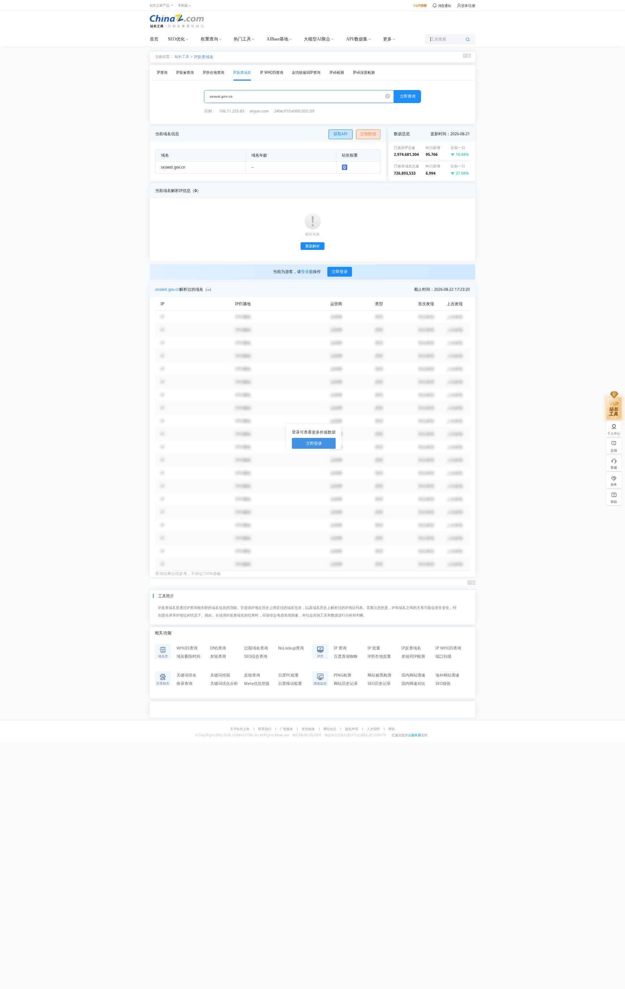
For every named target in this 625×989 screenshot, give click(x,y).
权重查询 (209, 39)
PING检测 (342, 675)
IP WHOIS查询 (271, 72)
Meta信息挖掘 (256, 683)
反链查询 (252, 675)
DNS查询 (218, 648)
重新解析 (312, 246)
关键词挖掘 (220, 675)
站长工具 (182, 56)
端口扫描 (443, 656)
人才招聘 (373, 728)
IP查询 (162, 72)
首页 (154, 39)
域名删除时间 (188, 656)
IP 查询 (340, 648)
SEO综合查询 (255, 656)
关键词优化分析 (224, 683)
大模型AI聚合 (317, 39)
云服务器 (414, 735)
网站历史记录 (346, 683)
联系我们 (264, 728)
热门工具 (242, 39)
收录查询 (184, 683)
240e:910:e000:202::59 (294, 111)
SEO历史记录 (379, 683)
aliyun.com (259, 111)
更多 (387, 39)
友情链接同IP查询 (306, 72)
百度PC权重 (288, 675)
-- (252, 167)
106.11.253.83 (231, 111)
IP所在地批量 (379, 656)
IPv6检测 (336, 72)
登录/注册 (468, 5)
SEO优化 (176, 39)
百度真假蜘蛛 (346, 656)
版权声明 (351, 728)
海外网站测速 (447, 675)
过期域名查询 (256, 648)
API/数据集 (356, 39)
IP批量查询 (185, 72)
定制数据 (368, 133)
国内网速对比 (413, 683)
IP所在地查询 (213, 72)
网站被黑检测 (379, 675)
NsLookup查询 (291, 648)
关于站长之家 (240, 728)
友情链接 (308, 728)
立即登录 (340, 271)
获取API (340, 133)
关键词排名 (186, 675)
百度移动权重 (290, 683)
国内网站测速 (413, 675)
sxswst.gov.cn (167, 289)
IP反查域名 (203, 56)
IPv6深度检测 (364, 72)
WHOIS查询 (187, 648)
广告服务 (286, 728)
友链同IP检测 (413, 656)
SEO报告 (443, 683)
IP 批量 (373, 648)
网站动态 (329, 728)
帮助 (391, 728)
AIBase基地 (277, 39)
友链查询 (218, 656)
